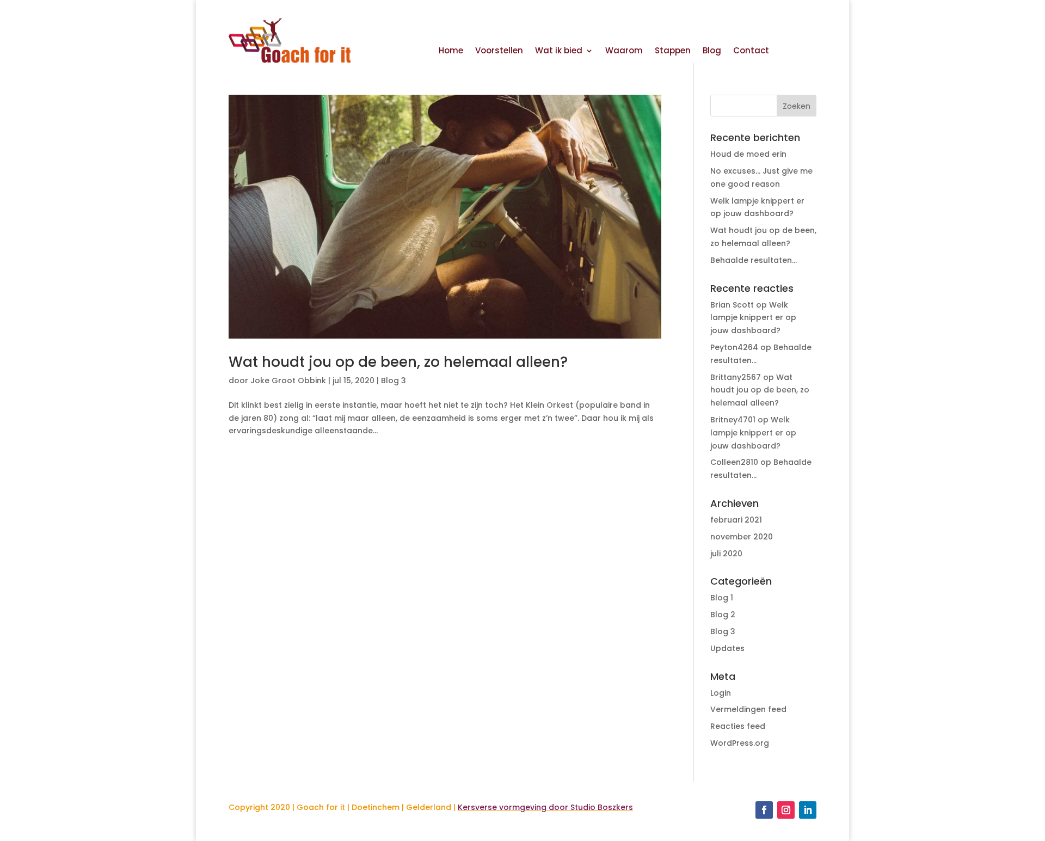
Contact (751, 51)
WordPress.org (739, 743)
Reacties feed (737, 726)
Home (451, 51)
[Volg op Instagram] (786, 810)
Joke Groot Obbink (288, 380)
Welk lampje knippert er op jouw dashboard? (753, 317)
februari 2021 (736, 519)
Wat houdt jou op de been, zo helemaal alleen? (398, 362)
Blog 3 (393, 380)
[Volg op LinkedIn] (807, 810)
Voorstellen (499, 51)
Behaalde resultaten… (753, 260)
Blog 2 (722, 614)
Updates (727, 648)
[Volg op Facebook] (764, 810)
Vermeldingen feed (748, 709)
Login (720, 692)
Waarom (624, 51)
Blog (712, 51)
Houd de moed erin (748, 154)
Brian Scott (732, 304)
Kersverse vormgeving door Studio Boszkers (545, 807)
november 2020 (741, 536)
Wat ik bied (558, 51)
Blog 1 (721, 597)
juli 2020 (726, 553)
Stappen (673, 51)
